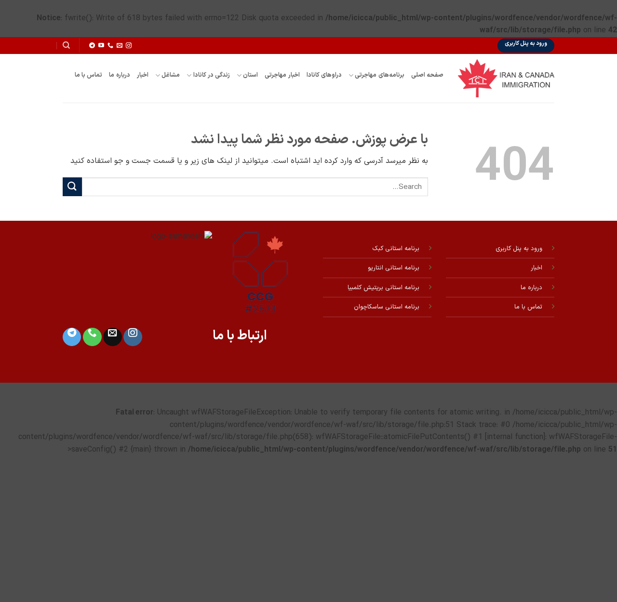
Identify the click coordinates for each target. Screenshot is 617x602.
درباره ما (119, 75)
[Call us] (110, 45)
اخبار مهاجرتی (282, 75)
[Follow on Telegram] (92, 45)
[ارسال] (72, 186)
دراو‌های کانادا (324, 75)
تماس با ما (89, 75)
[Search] (66, 45)
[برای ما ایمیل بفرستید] (119, 45)
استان (250, 75)
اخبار (142, 75)
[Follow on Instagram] (129, 45)
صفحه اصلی (427, 75)
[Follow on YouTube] (101, 45)
